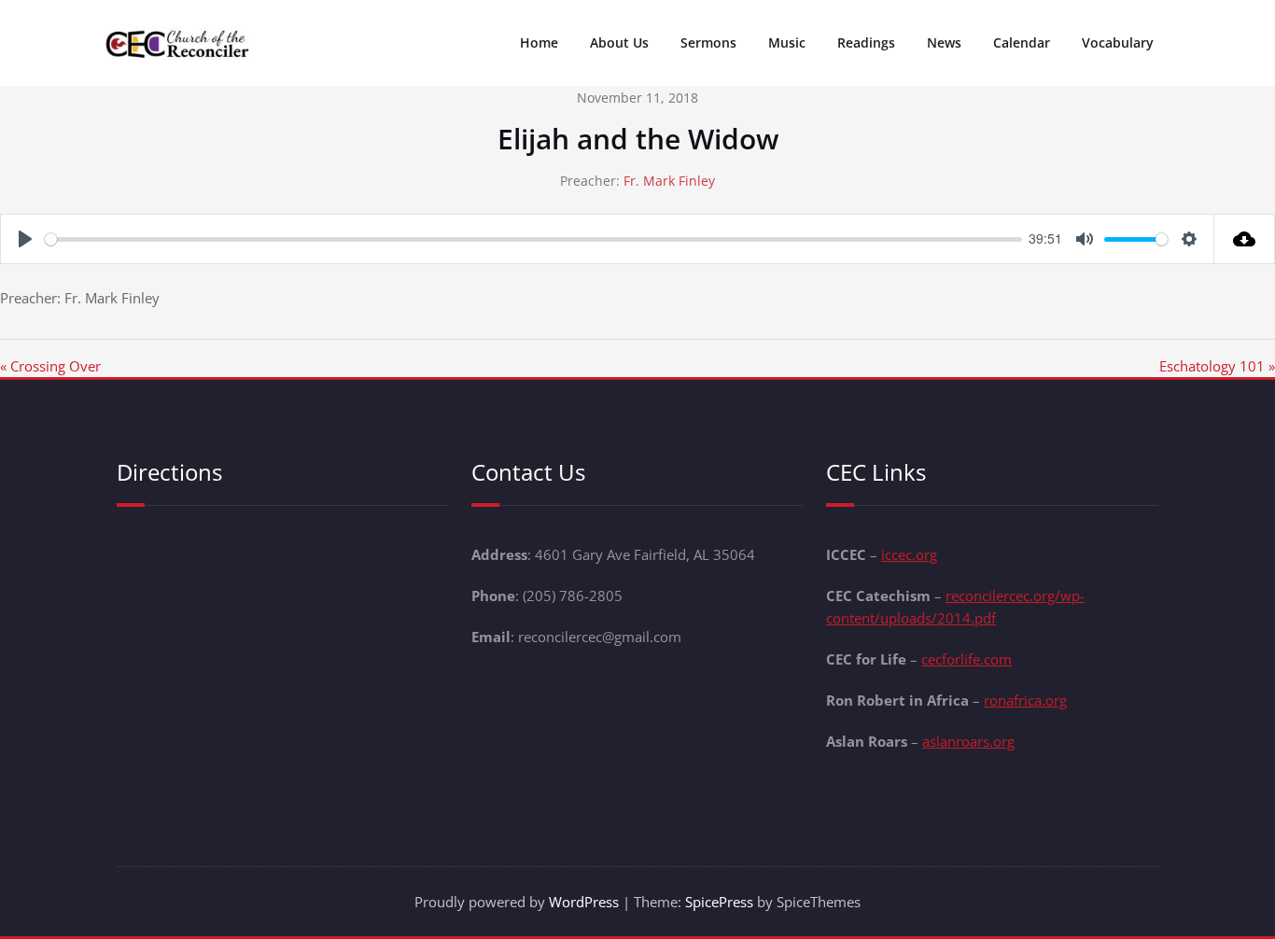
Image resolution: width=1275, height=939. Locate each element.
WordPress (584, 901)
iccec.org (909, 554)
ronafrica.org (1025, 700)
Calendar (1021, 42)
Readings (866, 42)
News (944, 42)
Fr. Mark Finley (669, 180)
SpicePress (719, 901)
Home (539, 42)
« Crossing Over (50, 366)
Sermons (708, 42)
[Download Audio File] (1244, 239)
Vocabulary (1118, 42)
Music (787, 42)
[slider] (533, 239)
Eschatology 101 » (1217, 366)
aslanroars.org (968, 741)
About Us (619, 42)
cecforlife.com (966, 659)
